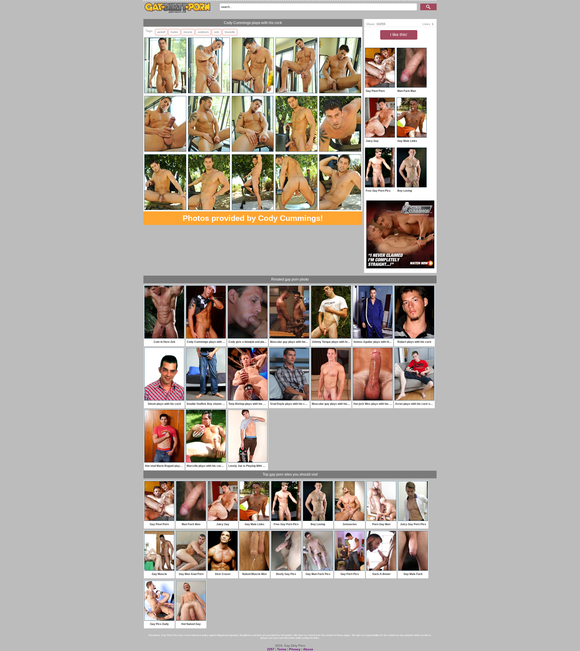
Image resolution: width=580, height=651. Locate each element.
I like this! (398, 34)
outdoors (203, 32)
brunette (230, 32)
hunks (174, 32)
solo (216, 32)
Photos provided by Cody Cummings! (253, 218)
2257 (270, 649)
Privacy (294, 649)
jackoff (161, 32)
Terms (281, 649)
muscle (188, 32)
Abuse (308, 649)
